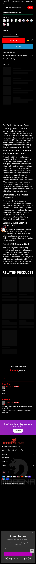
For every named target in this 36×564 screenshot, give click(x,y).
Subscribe (16, 554)
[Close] (33, 533)
